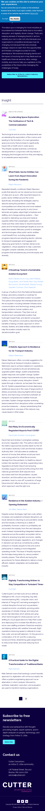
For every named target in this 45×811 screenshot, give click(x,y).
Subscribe (9, 742)
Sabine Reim (22, 509)
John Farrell (23, 282)
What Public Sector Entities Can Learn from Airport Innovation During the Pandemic (24, 176)
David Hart (13, 435)
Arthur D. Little (20, 804)
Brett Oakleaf (14, 279)
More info (34, 13)
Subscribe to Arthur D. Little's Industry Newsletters (22, 75)
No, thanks (14, 19)
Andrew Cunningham (26, 435)
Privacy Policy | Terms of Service (22, 807)
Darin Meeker (35, 279)
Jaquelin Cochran (16, 287)
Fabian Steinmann (16, 355)
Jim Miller (12, 509)
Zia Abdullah (24, 284)
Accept (5, 19)
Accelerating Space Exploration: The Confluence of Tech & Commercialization (24, 121)
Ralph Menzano (15, 184)
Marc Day (33, 282)
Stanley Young (36, 284)
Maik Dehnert (14, 669)
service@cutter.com (17, 775)
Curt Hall (12, 130)
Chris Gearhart (30, 287)
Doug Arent (13, 282)
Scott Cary (24, 279)
